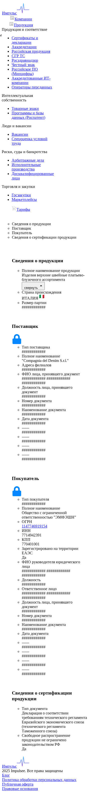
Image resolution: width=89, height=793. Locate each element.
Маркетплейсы (24, 199)
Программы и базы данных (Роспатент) (28, 115)
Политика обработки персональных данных (39, 780)
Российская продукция (31, 51)
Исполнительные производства (26, 167)
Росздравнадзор (25, 60)
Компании (23, 19)
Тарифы (23, 209)
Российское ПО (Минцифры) (25, 71)
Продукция (23, 25)
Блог (6, 775)
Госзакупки (21, 195)
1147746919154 (34, 526)
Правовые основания (20, 789)
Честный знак (23, 65)
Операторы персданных (32, 87)
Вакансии (20, 134)
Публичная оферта (17, 784)
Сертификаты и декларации (25, 40)
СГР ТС (18, 56)
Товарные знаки (25, 108)
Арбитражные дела (28, 160)
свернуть (31, 288)
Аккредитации (24, 47)
